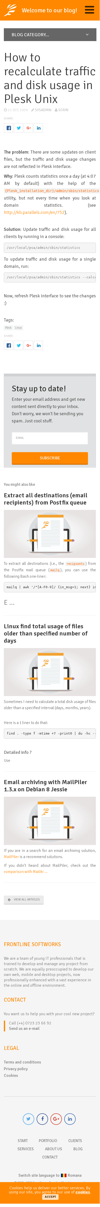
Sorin (63, 110)
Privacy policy (16, 1068)
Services (25, 1149)
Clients (75, 1140)
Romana (50, 1175)
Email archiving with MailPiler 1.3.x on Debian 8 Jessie (45, 785)
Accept (50, 1197)
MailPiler (11, 856)
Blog (78, 1149)
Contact (50, 1157)
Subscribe (50, 458)
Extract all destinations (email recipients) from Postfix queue (45, 498)
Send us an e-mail (24, 1028)
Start (23, 1140)
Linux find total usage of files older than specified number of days (45, 633)
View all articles (27, 899)
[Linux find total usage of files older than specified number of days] (50, 671)
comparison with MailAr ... (26, 871)
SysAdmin (43, 110)
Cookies (11, 1075)
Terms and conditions (22, 1062)
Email (20, 438)
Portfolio (48, 1140)
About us (53, 1149)
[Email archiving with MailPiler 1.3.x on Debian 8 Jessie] (50, 820)
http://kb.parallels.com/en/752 (34, 212)
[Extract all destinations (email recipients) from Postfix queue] (50, 533)
